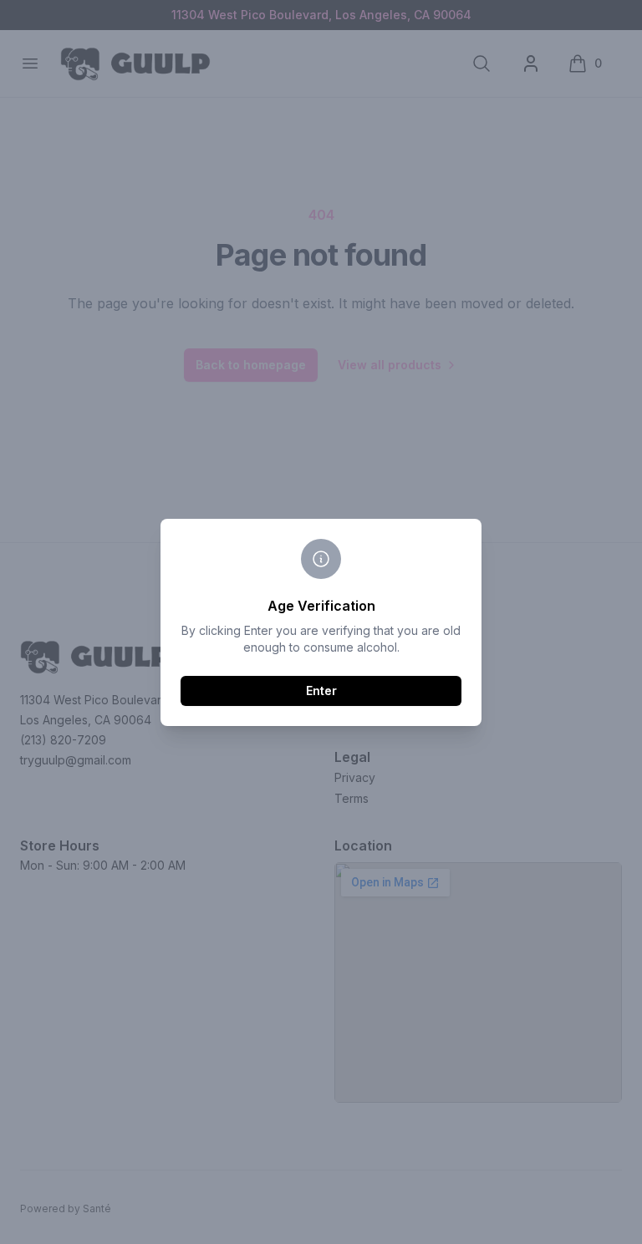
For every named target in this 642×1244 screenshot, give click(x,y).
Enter (321, 690)
